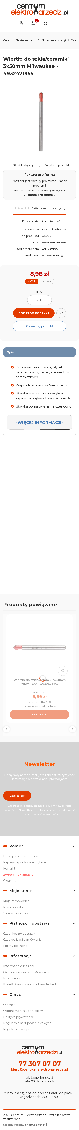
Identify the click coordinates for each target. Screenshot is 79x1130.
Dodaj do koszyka (33, 313)
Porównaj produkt (39, 326)
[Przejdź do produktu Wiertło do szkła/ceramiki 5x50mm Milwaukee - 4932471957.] (39, 647)
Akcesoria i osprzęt (53, 40)
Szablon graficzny (24, 1124)
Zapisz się (17, 795)
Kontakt (9, 868)
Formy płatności (15, 946)
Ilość (39, 292)
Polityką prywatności (45, 813)
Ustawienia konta (16, 913)
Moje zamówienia (16, 901)
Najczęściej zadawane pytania (24, 862)
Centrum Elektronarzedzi (19, 40)
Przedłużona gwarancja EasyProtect (29, 984)
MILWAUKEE (51, 255)
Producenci (11, 978)
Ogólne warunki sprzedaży (23, 1011)
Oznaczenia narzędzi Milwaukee (26, 972)
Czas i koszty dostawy (19, 933)
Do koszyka (39, 714)
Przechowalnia (14, 907)
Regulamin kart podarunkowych (27, 1023)
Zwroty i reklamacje (18, 874)
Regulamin (51, 805)
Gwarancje (10, 881)
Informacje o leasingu (19, 966)
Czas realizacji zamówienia (22, 939)
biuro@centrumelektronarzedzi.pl (39, 1069)
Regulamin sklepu (16, 1029)
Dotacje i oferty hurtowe (21, 856)
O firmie (9, 1005)
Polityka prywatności (18, 1017)
